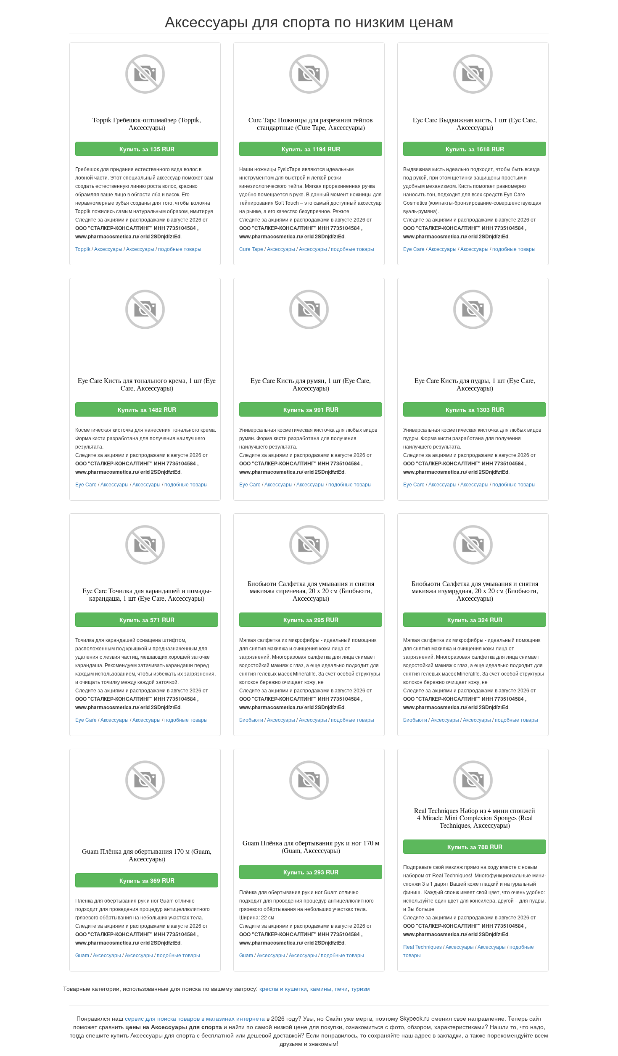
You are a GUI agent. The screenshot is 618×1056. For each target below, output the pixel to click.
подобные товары (179, 248)
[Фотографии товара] (145, 74)
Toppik (82, 248)
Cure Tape (251, 248)
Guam (82, 954)
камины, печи (329, 988)
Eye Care (414, 248)
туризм (360, 988)
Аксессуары (108, 248)
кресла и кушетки (283, 988)
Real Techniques (422, 946)
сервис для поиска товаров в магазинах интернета (195, 1018)
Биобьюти (251, 719)
